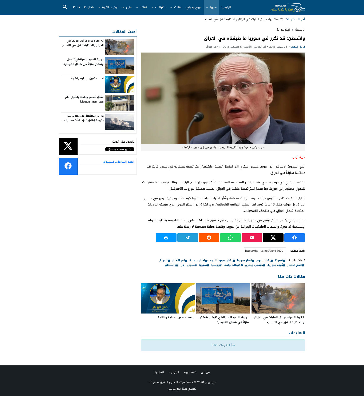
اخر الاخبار (178, 260)
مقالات (178, 7)
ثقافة (143, 7)
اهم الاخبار (294, 265)
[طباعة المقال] (166, 237)
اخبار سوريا (244, 260)
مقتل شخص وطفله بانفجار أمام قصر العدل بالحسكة (84, 99)
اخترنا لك (160, 7)
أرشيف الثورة (110, 7)
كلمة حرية (190, 372)
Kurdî (76, 7)
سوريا (213, 7)
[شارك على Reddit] (209, 237)
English (89, 7)
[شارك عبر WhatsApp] (230, 237)
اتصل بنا (159, 372)
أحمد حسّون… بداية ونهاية (176, 317)
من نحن (205, 372)
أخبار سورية (283, 29)
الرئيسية (226, 7)
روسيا (215, 265)
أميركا (279, 260)
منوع (128, 7)
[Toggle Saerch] (65, 7)
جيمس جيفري (254, 265)
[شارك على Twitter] (273, 237)
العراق (163, 260)
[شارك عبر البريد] (252, 237)
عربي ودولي (193, 7)
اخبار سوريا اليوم (221, 260)
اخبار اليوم (263, 260)
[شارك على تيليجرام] (187, 237)
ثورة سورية (275, 265)
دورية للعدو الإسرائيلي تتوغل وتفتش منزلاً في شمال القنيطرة (224, 320)
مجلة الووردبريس (177, 388)
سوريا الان (187, 265)
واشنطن (170, 265)
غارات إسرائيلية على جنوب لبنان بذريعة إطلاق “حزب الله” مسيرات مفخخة (84, 120)
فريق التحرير (298, 46)
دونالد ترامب (232, 265)
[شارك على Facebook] (294, 237)
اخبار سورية (197, 260)
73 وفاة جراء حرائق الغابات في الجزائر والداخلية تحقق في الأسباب (279, 320)
